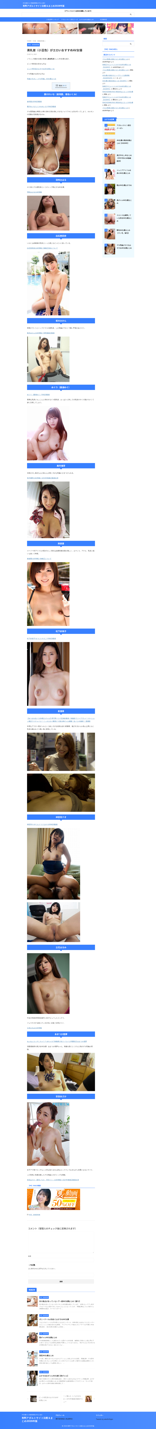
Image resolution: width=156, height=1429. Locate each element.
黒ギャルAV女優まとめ (48, 1337)
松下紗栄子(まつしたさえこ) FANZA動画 (41, 638)
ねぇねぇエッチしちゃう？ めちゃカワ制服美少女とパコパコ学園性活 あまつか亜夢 (57, 1041)
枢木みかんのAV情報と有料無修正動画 (41, 333)
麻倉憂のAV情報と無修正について (39, 559)
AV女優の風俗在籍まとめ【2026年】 (114, 81)
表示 (64, 85)
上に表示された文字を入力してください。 (42, 1268)
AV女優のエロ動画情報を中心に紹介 (32, 1415)
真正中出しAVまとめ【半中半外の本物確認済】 (124, 158)
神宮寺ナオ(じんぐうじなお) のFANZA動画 (42, 824)
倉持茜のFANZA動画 (34, 101)
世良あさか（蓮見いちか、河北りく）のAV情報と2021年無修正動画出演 (53, 1180)
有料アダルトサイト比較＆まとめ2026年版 (44, 6)
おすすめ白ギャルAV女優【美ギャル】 (54, 1376)
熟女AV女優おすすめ (124, 185)
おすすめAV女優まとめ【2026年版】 (86, 20)
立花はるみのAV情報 (34, 1028)
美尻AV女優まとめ (46, 1355)
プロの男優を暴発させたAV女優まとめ (115, 59)
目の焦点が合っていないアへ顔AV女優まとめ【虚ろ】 (60, 1301)
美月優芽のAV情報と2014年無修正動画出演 (42, 478)
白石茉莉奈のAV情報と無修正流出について (42, 248)
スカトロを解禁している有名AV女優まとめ (124, 218)
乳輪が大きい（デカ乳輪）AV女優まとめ (41, 79)
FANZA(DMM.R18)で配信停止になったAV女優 (117, 92)
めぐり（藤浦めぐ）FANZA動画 (38, 395)
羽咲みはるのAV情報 (34, 192)
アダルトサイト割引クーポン (69, 20)
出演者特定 (103, 19)
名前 (29, 1256)
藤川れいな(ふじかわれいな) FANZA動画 (41, 106)
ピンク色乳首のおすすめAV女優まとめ (41, 69)
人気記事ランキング (52, 19)
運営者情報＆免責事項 (64, 1419)
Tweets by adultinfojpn (104, 1419)
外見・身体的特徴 (34, 1214)
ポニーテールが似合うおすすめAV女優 (54, 1319)
